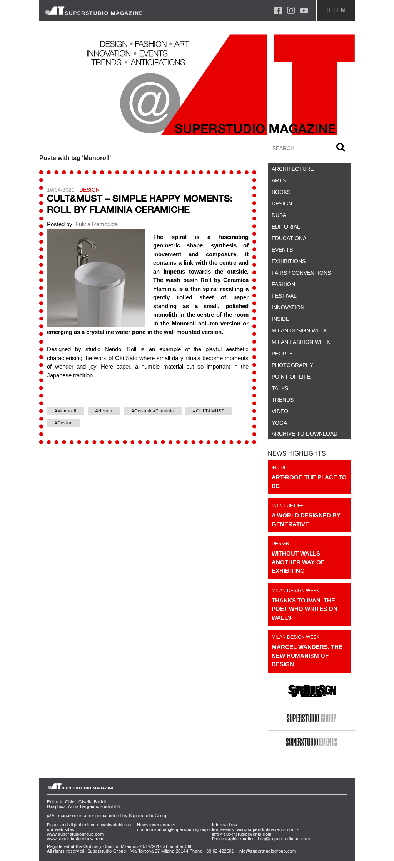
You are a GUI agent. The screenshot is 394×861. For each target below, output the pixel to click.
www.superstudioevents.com (266, 829)
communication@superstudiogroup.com (177, 829)
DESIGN (89, 190)
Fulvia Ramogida (96, 224)
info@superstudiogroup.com (267, 851)
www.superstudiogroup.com (75, 834)
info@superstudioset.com (284, 838)
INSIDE (279, 467)
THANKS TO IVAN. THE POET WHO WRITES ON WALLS (304, 609)
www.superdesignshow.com (75, 838)
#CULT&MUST (209, 411)
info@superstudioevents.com (242, 834)
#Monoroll (65, 411)
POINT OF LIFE (288, 505)
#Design (64, 422)
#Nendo (103, 411)
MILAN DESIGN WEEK (295, 590)
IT (329, 10)
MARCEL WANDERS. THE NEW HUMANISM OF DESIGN (307, 655)
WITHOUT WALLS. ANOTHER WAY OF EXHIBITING (298, 562)
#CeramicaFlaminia (153, 411)
